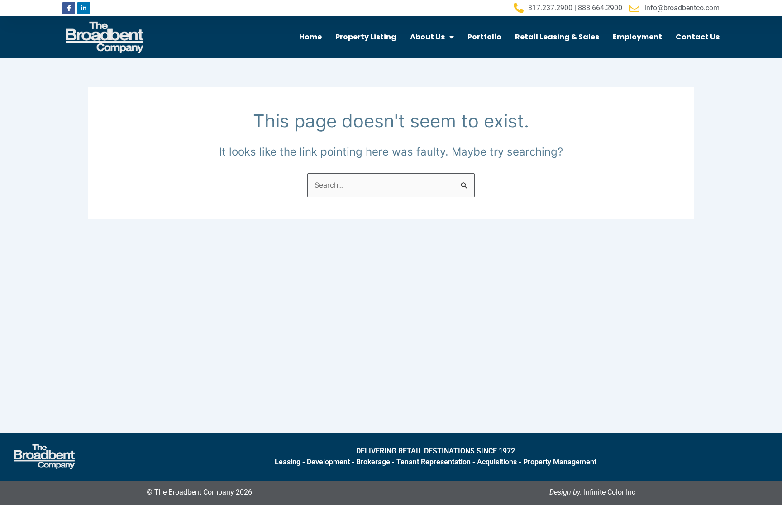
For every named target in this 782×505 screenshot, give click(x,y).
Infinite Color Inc (592, 492)
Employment (637, 37)
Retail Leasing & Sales (557, 37)
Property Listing (365, 37)
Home (310, 37)
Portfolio (484, 37)
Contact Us (698, 37)
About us (427, 37)
